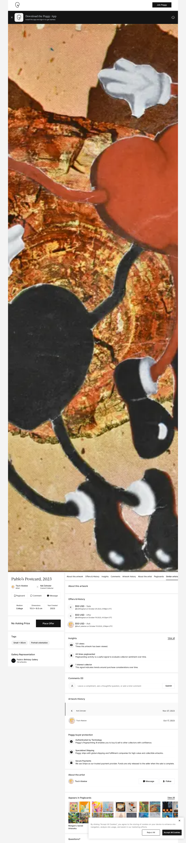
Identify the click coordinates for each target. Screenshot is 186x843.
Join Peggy (162, 5)
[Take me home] (17, 5)
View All (171, 797)
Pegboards (159, 576)
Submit (168, 686)
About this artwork (75, 576)
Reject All (151, 832)
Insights (105, 576)
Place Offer (48, 623)
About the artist (145, 576)
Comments (115, 576)
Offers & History (92, 576)
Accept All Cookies (172, 832)
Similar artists (172, 576)
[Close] (179, 821)
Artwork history (129, 576)
